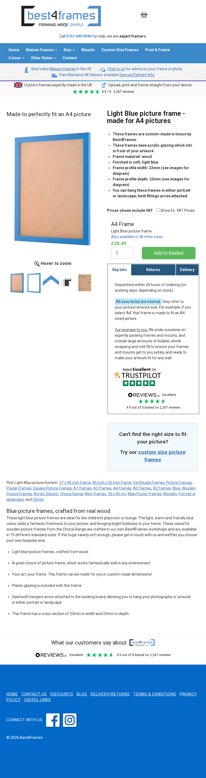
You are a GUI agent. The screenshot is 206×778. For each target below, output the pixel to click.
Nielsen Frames (40, 50)
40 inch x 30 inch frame (111, 482)
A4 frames (122, 488)
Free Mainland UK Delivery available (106, 75)
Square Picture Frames (52, 488)
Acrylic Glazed (46, 494)
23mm (38, 499)
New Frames (95, 494)
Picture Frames (179, 482)
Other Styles (42, 58)
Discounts (61, 694)
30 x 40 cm (117, 494)
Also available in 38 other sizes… (138, 237)
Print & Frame (157, 50)
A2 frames (162, 488)
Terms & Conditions (154, 694)
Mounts (88, 50)
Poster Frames (18, 488)
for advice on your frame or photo (145, 69)
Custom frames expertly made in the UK (58, 85)
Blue (176, 488)
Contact (69, 58)
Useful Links (37, 700)
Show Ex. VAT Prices (177, 210)
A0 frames (142, 488)
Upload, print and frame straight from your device (150, 85)
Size (68, 50)
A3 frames (102, 488)
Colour (15, 58)
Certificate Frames (148, 482)
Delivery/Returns (110, 694)
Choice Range (71, 494)
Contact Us (34, 694)
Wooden (170, 494)
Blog (82, 694)
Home (14, 50)
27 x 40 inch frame (75, 482)
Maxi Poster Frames (144, 494)
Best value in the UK (61, 69)
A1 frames (82, 488)
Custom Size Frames (120, 50)
